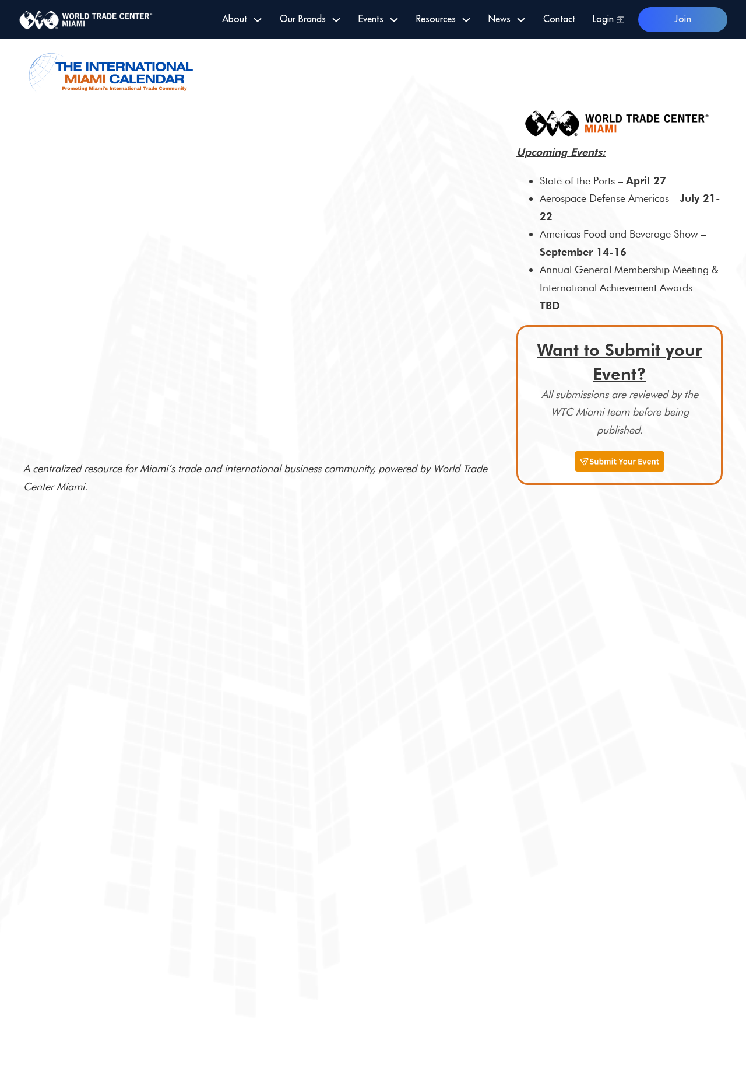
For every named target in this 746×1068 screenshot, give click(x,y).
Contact (559, 19)
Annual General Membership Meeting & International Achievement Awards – (629, 287)
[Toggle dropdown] (257, 20)
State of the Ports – (603, 180)
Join (682, 19)
